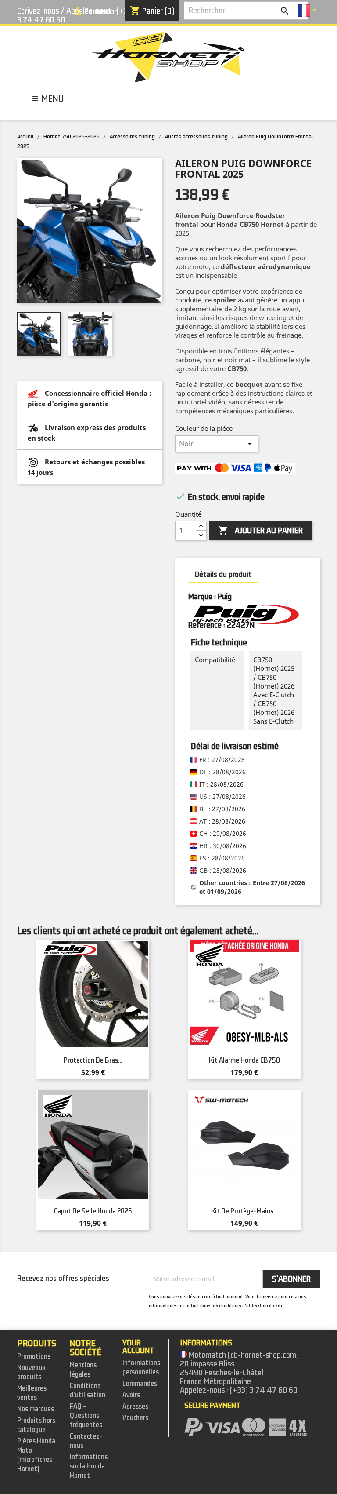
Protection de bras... (93, 1060)
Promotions (33, 1356)
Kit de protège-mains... (244, 1211)
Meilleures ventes (32, 1393)
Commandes (139, 1383)
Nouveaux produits (31, 1372)
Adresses (135, 1406)
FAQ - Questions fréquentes (86, 1416)
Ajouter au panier (260, 530)
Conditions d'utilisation (87, 1390)
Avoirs (131, 1395)
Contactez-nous (86, 1441)
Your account (138, 1346)
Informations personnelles (141, 1367)
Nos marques (35, 1409)
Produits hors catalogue (36, 1425)
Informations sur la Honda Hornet (89, 1466)
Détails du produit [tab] (223, 574)
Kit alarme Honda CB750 (244, 1060)
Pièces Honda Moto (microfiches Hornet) (36, 1455)
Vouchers (135, 1418)
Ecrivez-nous (38, 11)
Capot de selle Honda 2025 (93, 1211)
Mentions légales (83, 1369)
